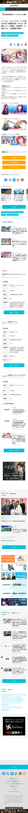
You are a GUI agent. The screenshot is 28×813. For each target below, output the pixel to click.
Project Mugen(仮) (18, 699)
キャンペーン (5, 18)
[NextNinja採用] (14, 726)
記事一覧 (2, 9)
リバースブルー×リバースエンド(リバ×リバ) (11, 702)
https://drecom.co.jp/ (12, 323)
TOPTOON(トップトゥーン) (7, 697)
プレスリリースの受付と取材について (14, 783)
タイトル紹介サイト (14, 162)
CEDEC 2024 (18, 697)
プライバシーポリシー (14, 791)
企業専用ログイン (13, 809)
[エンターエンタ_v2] (14, 471)
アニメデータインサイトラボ (20, 694)
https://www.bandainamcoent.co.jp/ (10, 277)
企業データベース (10, 9)
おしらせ (14, 789)
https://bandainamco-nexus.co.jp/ (15, 376)
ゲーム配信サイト (14, 157)
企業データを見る (14, 312)
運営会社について (14, 778)
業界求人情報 (18, 9)
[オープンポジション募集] (14, 14)
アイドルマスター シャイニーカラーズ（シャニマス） (13, 38)
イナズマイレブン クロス (7, 694)
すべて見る (14, 207)
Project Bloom (5, 704)
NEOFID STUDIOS (5, 709)
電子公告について (14, 786)
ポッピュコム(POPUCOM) (7, 699)
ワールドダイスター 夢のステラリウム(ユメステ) (12, 707)
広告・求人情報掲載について (14, 781)
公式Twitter (14, 167)
